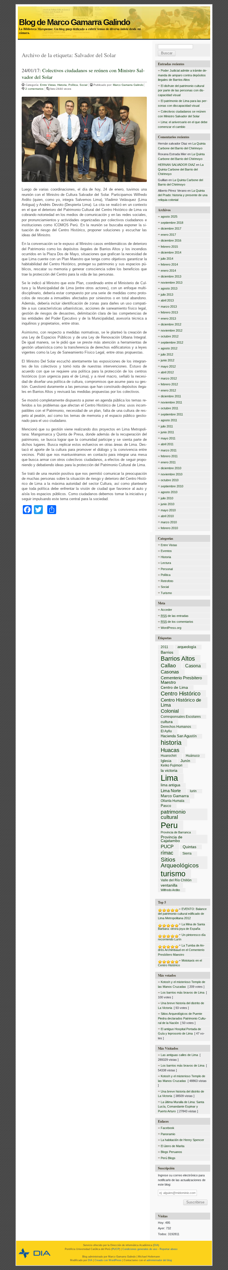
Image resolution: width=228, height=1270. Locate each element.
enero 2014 (168, 270)
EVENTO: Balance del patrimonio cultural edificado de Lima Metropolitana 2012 (182, 913)
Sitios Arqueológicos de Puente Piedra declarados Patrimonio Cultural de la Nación (182, 1018)
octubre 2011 (169, 408)
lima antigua (170, 785)
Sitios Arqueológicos (180, 862)
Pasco (166, 806)
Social (83, 84)
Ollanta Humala (172, 801)
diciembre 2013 (171, 276)
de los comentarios (177, 621)
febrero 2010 (169, 528)
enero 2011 (168, 462)
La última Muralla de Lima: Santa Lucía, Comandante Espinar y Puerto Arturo (181, 1106)
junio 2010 (167, 504)
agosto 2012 (169, 348)
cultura (167, 722)
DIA (156, 1245)
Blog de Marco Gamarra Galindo (114, 15)
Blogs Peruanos (171, 1152)
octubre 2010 (170, 480)
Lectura (166, 563)
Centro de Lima (174, 688)
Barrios (167, 652)
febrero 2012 (169, 384)
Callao (168, 665)
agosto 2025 (169, 216)
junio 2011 (167, 432)
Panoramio (168, 1134)
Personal (167, 569)
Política (73, 84)
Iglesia (166, 761)
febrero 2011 (169, 456)
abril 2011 (167, 444)
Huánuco (193, 756)
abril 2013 (167, 300)
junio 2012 (167, 360)
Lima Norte (171, 791)
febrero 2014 (169, 264)
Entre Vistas (48, 84)
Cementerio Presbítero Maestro (181, 680)
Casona (193, 665)
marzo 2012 (169, 378)
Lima (169, 778)
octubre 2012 (170, 336)
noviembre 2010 (171, 474)
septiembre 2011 (172, 414)
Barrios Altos (178, 659)
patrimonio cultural (173, 814)
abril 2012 (167, 372)
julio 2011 (167, 426)
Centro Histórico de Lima (181, 702)
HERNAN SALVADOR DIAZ (176, 164)
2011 (164, 647)
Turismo (166, 593)
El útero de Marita (172, 1146)
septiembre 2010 (172, 486)
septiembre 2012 (172, 342)
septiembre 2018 (172, 222)
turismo (173, 873)
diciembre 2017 (171, 228)
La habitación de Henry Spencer (182, 1140)
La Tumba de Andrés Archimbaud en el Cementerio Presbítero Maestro (181, 950)
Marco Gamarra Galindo (128, 84)
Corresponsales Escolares (181, 717)
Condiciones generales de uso (139, 1249)
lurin (193, 791)
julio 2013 (167, 294)
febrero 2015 (169, 246)
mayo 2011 (168, 438)
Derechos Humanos (176, 727)
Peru (169, 825)
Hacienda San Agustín (179, 736)
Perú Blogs (168, 1158)
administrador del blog (159, 1260)
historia (171, 742)
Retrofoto (167, 581)
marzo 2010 (169, 522)
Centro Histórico (180, 693)
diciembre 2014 (171, 252)
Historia (62, 84)
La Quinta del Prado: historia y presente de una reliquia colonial (182, 195)
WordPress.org (171, 627)
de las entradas (175, 615)
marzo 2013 (169, 306)
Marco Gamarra (175, 796)
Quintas (189, 847)
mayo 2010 (168, 510)
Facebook (167, 1128)
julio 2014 (167, 258)
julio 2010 (167, 498)
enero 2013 (168, 318)
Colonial (170, 711)
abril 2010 (167, 516)
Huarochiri (169, 756)
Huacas (170, 750)
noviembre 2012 (171, 330)
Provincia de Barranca (176, 832)
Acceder (166, 609)
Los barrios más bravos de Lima (182, 992)
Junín (185, 761)
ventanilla (169, 885)
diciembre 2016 (171, 240)
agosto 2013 (169, 288)
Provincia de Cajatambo (171, 839)
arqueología (186, 647)
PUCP (167, 846)
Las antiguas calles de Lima (179, 1055)
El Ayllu (166, 731)
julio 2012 (167, 354)
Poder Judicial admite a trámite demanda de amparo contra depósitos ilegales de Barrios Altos (182, 75)
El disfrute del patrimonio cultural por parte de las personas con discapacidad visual (181, 90)
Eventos (166, 551)
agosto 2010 (169, 492)
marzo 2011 (169, 450)
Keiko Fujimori (171, 765)
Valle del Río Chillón (176, 880)
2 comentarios (34, 88)
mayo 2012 (168, 366)
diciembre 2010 (171, 468)
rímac (167, 852)
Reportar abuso (168, 1249)
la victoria (169, 771)
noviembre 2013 (171, 282)
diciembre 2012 (171, 324)
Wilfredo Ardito (170, 890)
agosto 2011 (169, 420)
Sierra (187, 853)
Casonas (170, 672)
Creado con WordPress (108, 1260)
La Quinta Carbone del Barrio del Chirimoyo (181, 169)
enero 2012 (168, 390)
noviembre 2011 (171, 402)
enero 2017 (168, 234)
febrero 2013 (169, 312)
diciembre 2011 (171, 396)
